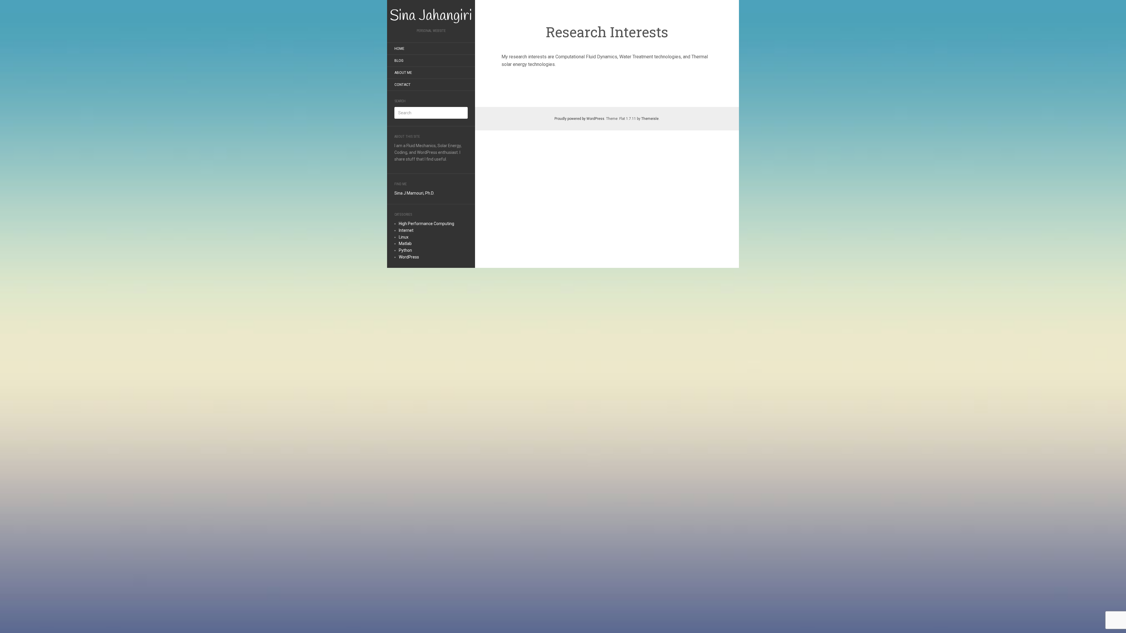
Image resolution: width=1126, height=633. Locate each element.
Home (399, 49)
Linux (403, 237)
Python (405, 250)
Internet (406, 230)
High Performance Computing (426, 223)
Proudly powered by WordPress (579, 119)
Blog (398, 61)
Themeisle (650, 119)
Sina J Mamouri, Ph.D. (414, 193)
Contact (402, 85)
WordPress (409, 257)
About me (403, 73)
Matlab (405, 243)
